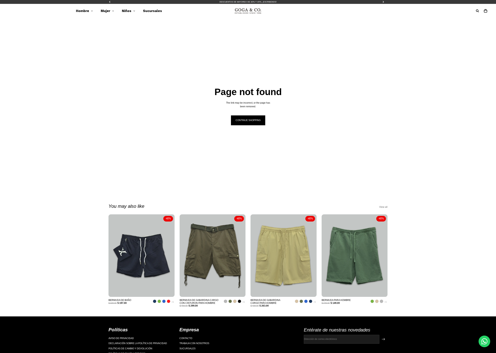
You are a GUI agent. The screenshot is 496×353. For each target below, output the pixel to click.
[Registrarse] (383, 339)
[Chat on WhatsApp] (484, 341)
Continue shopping (248, 120)
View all (383, 207)
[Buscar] (477, 11)
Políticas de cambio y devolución (130, 348)
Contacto (185, 338)
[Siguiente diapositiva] (169, 255)
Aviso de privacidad (121, 338)
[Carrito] (485, 11)
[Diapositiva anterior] (114, 255)
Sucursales (187, 348)
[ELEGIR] (168, 291)
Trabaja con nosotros (194, 343)
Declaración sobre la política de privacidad (137, 343)
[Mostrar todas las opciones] (172, 302)
